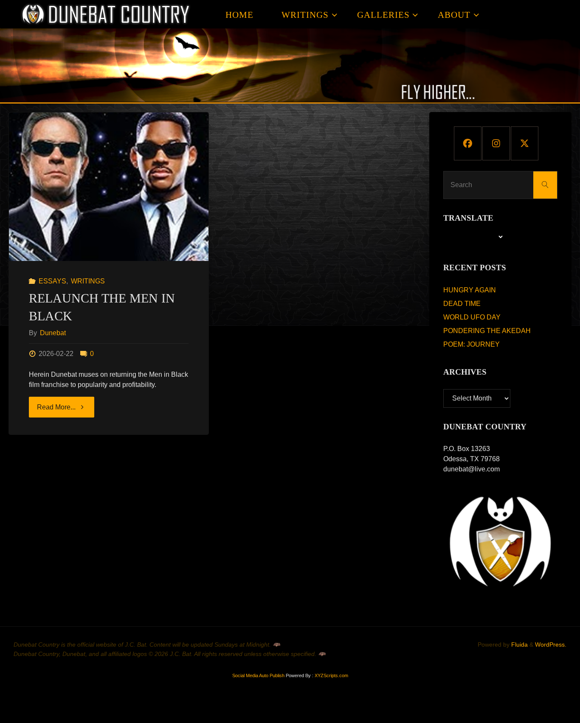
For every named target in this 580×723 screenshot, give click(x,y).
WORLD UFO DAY (472, 317)
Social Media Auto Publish (258, 675)
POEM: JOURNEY (471, 344)
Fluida (519, 644)
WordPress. (550, 644)
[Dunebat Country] (106, 14)
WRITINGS (88, 281)
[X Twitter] (524, 143)
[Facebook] (467, 143)
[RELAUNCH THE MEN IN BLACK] (108, 186)
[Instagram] (496, 143)
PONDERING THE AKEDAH (487, 330)
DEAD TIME (462, 303)
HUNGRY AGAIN (469, 290)
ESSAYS (52, 281)
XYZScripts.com (331, 675)
